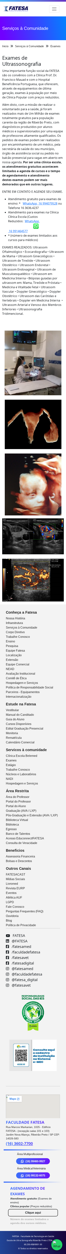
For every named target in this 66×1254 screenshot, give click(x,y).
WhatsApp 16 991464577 (24, 226)
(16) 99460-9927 (35, 1161)
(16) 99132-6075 (35, 1175)
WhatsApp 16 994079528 (40, 203)
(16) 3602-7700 (19, 1143)
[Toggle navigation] (54, 9)
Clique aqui (33, 1212)
